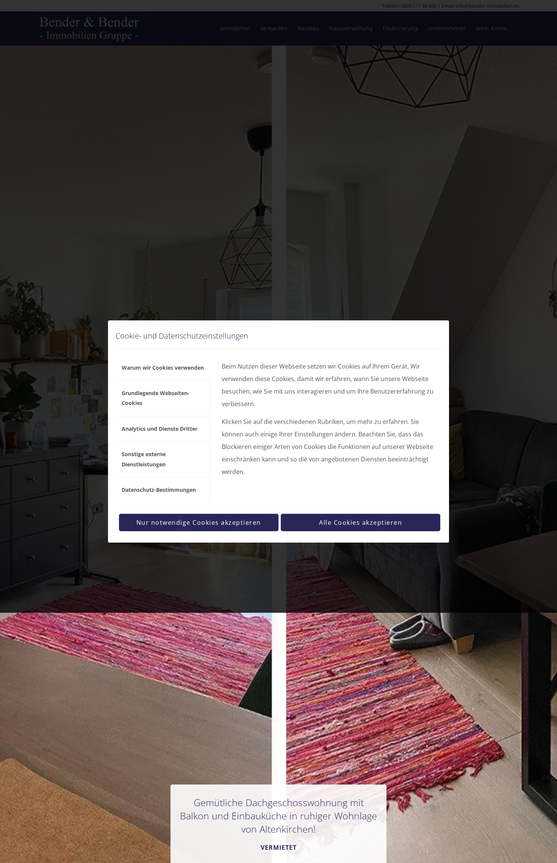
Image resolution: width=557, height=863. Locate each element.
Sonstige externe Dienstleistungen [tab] (144, 459)
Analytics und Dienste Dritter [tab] (159, 428)
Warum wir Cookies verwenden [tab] (163, 367)
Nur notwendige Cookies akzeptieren (198, 522)
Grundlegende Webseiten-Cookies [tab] (155, 397)
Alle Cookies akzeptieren (360, 522)
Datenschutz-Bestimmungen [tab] (159, 489)
